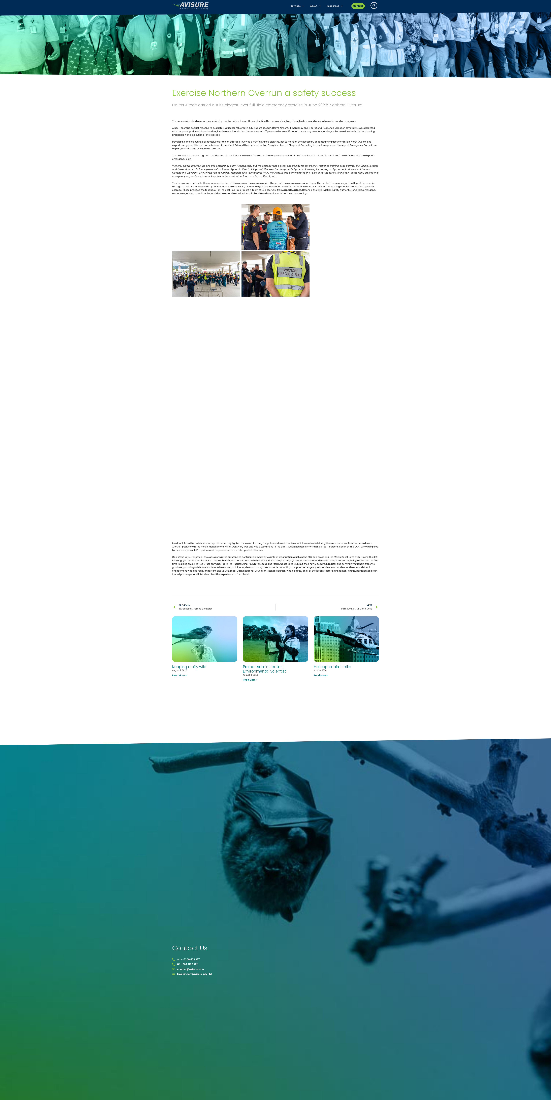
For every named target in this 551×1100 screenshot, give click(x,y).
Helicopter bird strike (332, 666)
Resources (333, 6)
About (313, 6)
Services (296, 6)
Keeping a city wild (189, 666)
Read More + (179, 675)
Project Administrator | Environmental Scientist (264, 669)
